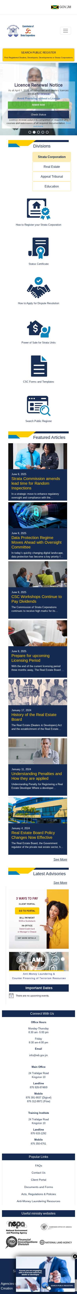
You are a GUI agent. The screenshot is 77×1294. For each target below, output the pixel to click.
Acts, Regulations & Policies (38, 1194)
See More (60, 859)
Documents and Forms (38, 1187)
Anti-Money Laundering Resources (38, 1201)
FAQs (38, 1165)
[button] (29, 132)
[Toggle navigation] (65, 31)
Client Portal (38, 1179)
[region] (38, 99)
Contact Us (38, 1172)
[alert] (39, 995)
